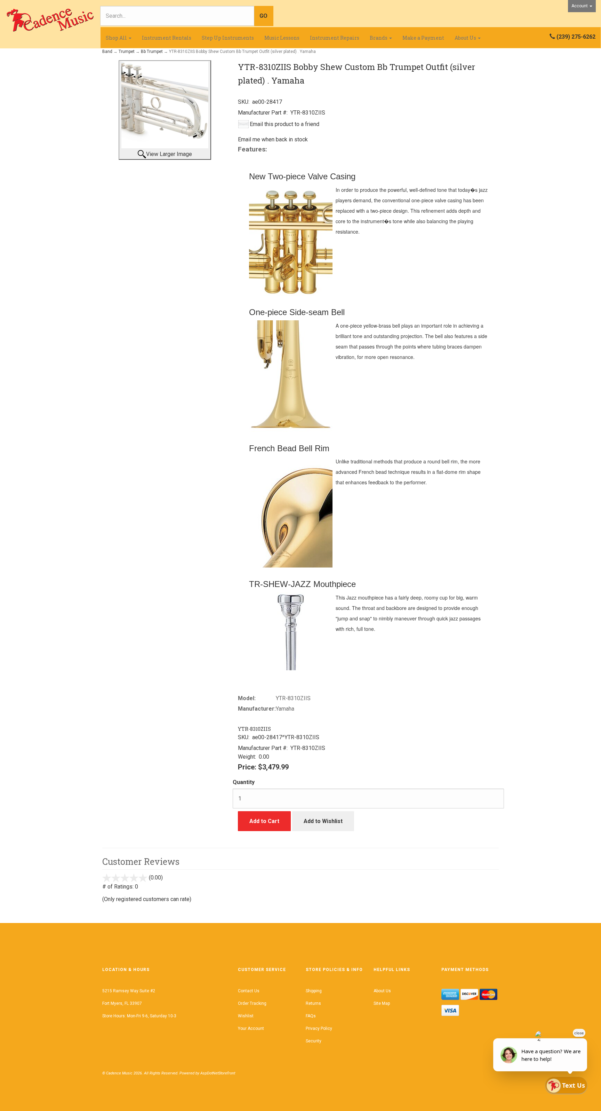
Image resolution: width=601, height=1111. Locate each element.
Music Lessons (281, 37)
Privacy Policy (319, 1028)
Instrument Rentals (166, 37)
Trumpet (127, 51)
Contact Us (248, 990)
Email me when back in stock (273, 139)
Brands (379, 37)
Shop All (117, 37)
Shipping (314, 990)
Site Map (382, 1003)
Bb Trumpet (152, 51)
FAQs (311, 1016)
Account (580, 5)
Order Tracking (252, 1003)
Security (313, 1041)
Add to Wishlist (323, 821)
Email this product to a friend (284, 124)
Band (107, 51)
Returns (313, 1003)
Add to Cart (264, 821)
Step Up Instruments (228, 37)
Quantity (244, 782)
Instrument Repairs (334, 37)
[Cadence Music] (50, 20)
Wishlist (246, 1016)
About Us (466, 37)
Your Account (251, 1028)
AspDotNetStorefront (217, 1073)
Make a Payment (423, 37)
